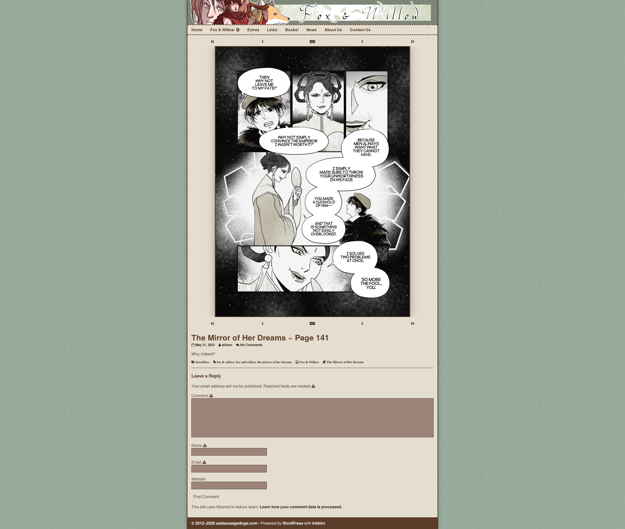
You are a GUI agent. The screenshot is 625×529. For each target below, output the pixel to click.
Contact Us (360, 29)
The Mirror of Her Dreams (345, 362)
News (311, 29)
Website (198, 479)
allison (227, 344)
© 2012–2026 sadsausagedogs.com (224, 523)
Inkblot (318, 523)
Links (272, 29)
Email (199, 462)
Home (196, 29)
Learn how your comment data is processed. (301, 506)
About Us (333, 29)
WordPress (292, 523)
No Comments (251, 344)
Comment (203, 395)
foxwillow (202, 362)
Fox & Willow (222, 29)
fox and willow (246, 362)
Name (199, 445)
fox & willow (225, 362)
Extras (253, 29)
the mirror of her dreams (274, 362)
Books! (292, 29)
